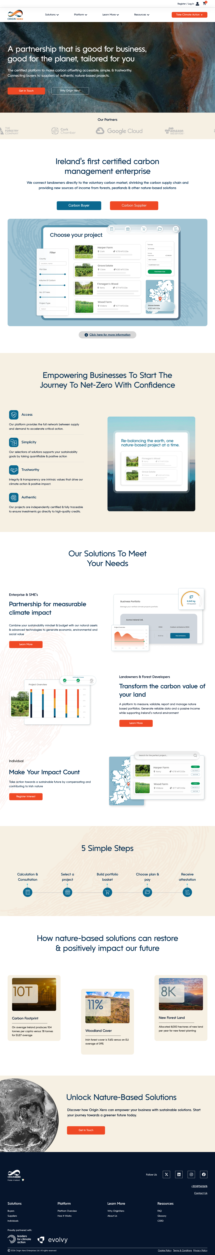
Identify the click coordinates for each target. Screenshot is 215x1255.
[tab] (79, 205)
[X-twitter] (166, 1174)
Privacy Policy (200, 1251)
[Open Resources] (148, 15)
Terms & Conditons (182, 1251)
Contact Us (200, 1193)
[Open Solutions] (57, 15)
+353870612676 (199, 1186)
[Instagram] (191, 1174)
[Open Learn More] (117, 15)
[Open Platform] (86, 15)
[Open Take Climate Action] (201, 15)
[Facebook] (203, 1174)
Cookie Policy (165, 1251)
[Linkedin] (179, 1174)
